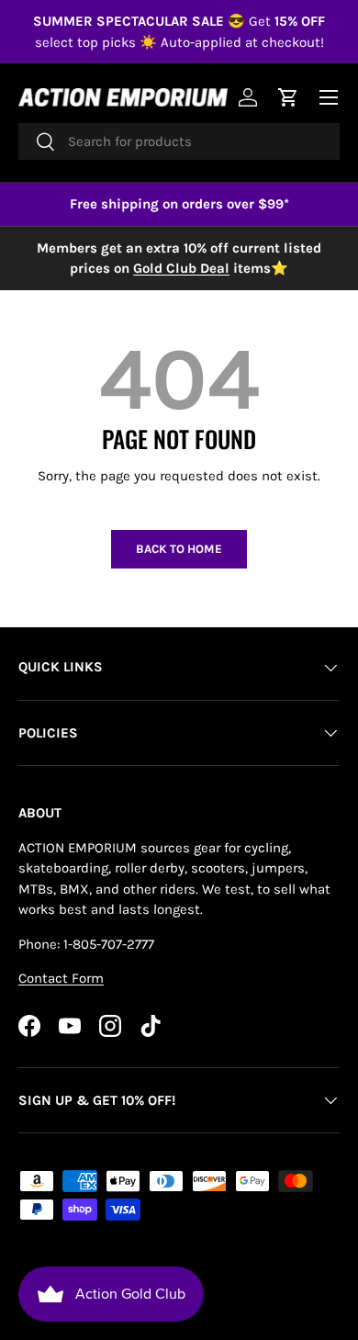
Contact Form (61, 978)
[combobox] (179, 141)
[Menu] (328, 97)
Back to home (179, 549)
